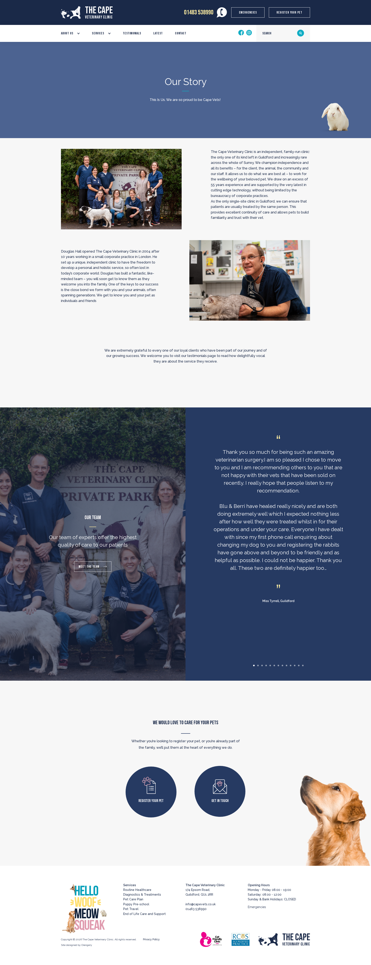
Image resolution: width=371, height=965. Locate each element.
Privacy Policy (151, 939)
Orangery (86, 945)
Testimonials (132, 33)
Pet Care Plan (133, 899)
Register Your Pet (289, 13)
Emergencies (248, 13)
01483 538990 (198, 12)
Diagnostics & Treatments (142, 894)
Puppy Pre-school (136, 904)
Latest (158, 33)
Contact (180, 33)
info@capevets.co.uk (201, 904)
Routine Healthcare (137, 890)
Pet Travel (130, 909)
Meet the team (89, 567)
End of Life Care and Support (144, 914)
